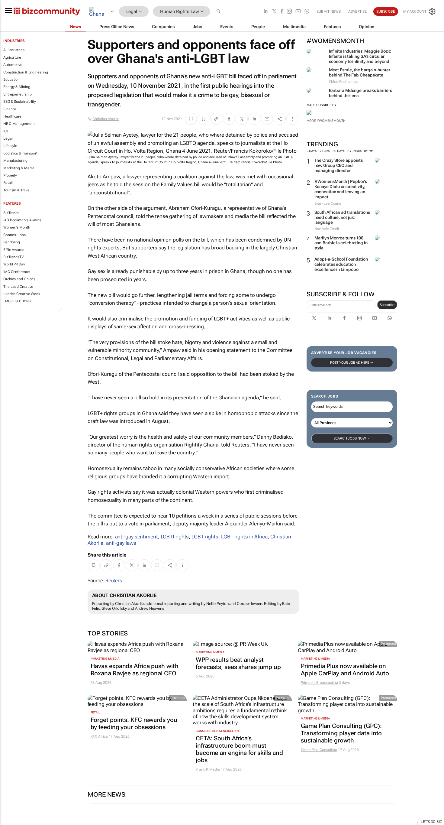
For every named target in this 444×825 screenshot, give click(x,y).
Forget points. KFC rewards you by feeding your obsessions (134, 723)
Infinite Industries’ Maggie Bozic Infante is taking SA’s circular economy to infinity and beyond (360, 56)
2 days (312, 151)
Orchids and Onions (19, 279)
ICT (6, 131)
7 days (325, 151)
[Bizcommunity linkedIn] (265, 12)
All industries (13, 50)
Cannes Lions (14, 235)
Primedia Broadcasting (319, 682)
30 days (339, 151)
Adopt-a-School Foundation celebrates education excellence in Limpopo (341, 264)
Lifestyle (10, 146)
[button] (219, 11)
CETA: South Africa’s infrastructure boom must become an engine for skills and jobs (239, 749)
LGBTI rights (175, 537)
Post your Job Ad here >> (352, 363)
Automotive (12, 65)
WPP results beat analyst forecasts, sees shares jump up (238, 663)
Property (10, 175)
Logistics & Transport (20, 153)
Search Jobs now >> (351, 438)
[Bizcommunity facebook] (281, 12)
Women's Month (16, 227)
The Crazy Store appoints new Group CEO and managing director (338, 165)
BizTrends (11, 213)
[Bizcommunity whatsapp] (306, 12)
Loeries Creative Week (21, 294)
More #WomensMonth (326, 121)
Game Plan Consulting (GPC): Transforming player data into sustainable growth (341, 733)
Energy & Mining (16, 87)
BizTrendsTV (13, 257)
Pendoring (11, 242)
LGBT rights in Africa (244, 537)
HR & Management (19, 124)
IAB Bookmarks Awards (22, 220)
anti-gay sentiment (136, 537)
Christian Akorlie (105, 119)
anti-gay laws (121, 543)
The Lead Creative (18, 286)
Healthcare (12, 116)
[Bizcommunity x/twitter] (274, 12)
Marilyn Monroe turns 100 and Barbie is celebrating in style (341, 243)
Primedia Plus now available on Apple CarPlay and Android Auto (345, 669)
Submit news (329, 11)
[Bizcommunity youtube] (298, 12)
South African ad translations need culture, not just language (342, 217)
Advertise (357, 11)
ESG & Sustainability (19, 101)
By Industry (358, 151)
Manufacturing (15, 160)
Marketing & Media (18, 168)
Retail (7, 182)
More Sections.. (19, 301)
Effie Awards (13, 250)
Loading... (11, 822)
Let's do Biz (431, 822)
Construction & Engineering (25, 72)
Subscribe (387, 305)
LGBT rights (204, 537)
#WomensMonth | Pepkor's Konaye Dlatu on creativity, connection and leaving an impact (340, 189)
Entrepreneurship (17, 94)
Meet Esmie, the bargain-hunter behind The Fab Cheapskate (359, 72)
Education (11, 79)
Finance (9, 109)
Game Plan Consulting (319, 750)
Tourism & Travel (16, 190)
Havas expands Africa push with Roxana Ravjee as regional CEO (135, 669)
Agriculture (12, 57)
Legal (8, 138)
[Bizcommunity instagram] (289, 12)
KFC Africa (99, 736)
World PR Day (14, 264)
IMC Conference (16, 272)
